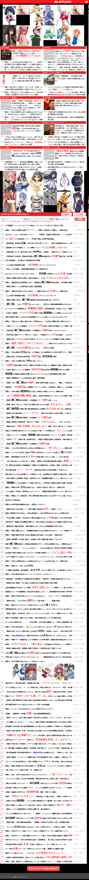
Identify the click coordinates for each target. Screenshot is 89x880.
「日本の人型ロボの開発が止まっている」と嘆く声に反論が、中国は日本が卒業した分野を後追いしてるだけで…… (24, 139)
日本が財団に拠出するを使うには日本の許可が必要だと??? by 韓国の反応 (38, 652)
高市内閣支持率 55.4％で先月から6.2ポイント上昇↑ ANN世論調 (27, 704)
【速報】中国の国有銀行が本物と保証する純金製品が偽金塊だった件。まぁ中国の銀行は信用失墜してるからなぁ (44, 700)
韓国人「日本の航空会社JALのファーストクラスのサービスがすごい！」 (30, 574)
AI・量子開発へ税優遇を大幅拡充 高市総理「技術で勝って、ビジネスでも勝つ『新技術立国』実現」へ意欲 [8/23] (45, 748)
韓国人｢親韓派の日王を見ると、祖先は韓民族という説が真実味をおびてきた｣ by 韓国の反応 (37, 513)
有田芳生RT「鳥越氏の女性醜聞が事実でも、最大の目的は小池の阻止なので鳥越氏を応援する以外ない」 (41, 522)
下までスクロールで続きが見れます (43, 868)
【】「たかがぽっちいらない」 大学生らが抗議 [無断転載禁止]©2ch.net (38, 303)
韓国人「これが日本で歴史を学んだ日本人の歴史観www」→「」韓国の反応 (38, 447)
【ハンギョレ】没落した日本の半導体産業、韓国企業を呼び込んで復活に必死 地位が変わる (37, 779)
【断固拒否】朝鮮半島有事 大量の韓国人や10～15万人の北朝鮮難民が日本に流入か (34, 526)
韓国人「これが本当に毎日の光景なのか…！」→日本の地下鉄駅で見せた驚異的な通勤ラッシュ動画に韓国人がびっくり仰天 (24, 64)
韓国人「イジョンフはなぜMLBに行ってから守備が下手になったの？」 (29, 709)
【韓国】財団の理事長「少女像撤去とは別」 (29, 417)
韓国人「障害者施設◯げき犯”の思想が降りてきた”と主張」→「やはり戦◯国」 (37, 456)
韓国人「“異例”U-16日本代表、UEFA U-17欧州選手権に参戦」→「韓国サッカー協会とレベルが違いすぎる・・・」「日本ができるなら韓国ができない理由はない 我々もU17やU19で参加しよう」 (26, 105)
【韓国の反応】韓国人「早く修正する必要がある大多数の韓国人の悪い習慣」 (32, 583)
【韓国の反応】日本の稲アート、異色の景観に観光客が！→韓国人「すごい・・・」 (36, 508)
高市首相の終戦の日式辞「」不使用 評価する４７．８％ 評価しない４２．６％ (35, 844)
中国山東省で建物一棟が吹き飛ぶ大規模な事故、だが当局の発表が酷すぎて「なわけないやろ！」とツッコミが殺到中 (26, 128)
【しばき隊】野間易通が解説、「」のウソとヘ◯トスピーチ (30, 264)
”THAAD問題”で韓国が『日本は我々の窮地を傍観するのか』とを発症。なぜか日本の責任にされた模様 (43, 517)
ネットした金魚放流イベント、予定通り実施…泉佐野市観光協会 (29, 238)
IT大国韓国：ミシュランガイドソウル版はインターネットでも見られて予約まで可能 (34, 225)
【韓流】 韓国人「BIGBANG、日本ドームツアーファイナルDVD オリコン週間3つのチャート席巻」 (40, 613)
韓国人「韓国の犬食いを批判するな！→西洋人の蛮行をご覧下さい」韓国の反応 (35, 487)
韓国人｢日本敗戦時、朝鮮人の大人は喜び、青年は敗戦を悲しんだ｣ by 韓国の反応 (33, 618)
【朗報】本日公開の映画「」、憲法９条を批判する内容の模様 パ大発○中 (38, 412)
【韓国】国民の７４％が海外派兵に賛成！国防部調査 (23, 286)
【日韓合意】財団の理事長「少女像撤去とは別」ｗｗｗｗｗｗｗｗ (35, 330)
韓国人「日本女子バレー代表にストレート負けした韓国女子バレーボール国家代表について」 (37, 831)
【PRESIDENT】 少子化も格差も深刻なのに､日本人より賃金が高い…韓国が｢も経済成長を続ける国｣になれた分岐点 (26, 153)
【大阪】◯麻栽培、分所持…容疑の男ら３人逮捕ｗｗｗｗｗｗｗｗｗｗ (40, 312)
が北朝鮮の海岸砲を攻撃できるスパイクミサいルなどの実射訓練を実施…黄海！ (36, 373)
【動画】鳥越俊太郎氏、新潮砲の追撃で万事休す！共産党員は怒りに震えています (33, 648)
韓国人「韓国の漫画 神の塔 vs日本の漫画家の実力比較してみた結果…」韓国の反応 (33, 535)
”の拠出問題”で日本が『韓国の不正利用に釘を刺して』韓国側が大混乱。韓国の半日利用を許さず (42, 364)
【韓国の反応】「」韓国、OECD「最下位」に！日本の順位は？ (41, 426)
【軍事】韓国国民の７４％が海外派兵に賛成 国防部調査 (25, 378)
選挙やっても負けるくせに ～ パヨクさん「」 (35, 852)
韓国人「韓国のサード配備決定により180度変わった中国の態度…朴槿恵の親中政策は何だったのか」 (40, 640)
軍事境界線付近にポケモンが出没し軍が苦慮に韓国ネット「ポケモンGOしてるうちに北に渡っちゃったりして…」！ (45, 609)
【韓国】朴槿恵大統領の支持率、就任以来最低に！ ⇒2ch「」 (39, 277)
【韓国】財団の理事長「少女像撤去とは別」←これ (31, 399)
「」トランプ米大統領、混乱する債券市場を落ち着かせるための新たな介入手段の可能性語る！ (67, 94)
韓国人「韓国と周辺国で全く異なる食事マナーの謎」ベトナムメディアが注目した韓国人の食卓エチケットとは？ (24, 69)
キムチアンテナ (47, 1)
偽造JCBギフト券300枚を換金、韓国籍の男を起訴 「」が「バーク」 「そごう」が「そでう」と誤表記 (44, 682)
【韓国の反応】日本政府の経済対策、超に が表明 (30, 356)
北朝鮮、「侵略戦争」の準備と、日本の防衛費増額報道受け (28, 713)
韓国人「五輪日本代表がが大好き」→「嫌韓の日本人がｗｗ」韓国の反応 (36, 290)
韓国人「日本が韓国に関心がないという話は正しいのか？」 (25, 661)
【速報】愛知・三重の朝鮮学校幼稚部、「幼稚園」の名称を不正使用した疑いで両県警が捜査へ (38, 822)
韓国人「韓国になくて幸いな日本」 (20, 565)
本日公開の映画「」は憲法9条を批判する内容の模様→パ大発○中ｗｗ (36, 469)
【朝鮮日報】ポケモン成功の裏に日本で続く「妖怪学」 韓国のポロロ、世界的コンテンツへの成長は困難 (45, 251)
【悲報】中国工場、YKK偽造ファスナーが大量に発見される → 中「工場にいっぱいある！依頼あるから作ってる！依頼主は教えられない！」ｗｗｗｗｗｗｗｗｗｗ (67, 139)
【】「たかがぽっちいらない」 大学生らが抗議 (29, 347)
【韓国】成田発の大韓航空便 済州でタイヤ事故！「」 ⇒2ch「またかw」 (38, 421)
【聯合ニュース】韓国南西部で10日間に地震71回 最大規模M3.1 (27, 809)
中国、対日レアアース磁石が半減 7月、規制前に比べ (24, 770)
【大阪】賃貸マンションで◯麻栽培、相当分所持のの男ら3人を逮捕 (38, 369)
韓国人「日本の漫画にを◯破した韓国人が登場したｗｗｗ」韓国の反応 (34, 391)
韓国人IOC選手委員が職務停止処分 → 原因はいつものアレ (25, 504)
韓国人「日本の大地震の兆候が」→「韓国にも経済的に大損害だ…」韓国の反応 (36, 229)
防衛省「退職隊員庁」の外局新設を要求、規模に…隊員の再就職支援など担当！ (69, 78)
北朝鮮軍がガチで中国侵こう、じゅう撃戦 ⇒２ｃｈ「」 (36, 247)
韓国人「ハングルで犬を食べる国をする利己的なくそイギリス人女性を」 (40, 452)
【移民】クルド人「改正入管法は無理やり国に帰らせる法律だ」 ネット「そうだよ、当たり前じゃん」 (40, 718)
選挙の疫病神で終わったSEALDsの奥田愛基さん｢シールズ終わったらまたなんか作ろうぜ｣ (36, 317)
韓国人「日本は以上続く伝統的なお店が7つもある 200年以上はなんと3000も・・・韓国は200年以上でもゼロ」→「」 (23, 114)
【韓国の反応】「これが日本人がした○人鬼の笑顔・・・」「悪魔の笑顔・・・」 (35, 600)
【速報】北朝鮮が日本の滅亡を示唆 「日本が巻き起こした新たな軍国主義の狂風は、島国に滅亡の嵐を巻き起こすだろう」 (69, 103)
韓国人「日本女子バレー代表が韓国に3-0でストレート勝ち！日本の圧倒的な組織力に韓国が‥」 (40, 835)
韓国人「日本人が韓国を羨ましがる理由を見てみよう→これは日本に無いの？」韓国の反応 (36, 561)
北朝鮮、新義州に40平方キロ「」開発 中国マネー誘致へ (31, 791)
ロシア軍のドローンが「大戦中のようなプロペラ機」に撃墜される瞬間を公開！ (35, 848)
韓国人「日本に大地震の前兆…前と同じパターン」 (24, 360)
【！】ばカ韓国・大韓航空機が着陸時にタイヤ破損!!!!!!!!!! (26, 269)
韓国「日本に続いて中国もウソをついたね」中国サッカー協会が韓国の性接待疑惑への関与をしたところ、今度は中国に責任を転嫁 (24, 89)
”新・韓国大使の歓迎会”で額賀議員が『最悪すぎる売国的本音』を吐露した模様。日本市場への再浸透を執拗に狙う (44, 465)
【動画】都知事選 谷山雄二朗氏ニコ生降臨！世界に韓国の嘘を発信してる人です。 (34, 539)
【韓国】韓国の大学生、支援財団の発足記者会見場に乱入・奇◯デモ (32, 299)
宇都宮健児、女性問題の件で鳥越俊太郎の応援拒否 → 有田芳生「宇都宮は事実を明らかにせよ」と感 (42, 578)
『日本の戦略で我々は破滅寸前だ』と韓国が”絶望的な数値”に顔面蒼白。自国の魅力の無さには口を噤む (44, 439)
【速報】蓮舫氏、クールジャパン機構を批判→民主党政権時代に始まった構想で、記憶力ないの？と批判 (43, 756)
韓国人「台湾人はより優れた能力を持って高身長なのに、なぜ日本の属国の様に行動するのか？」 (38, 321)
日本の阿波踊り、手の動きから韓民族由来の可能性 (22, 260)
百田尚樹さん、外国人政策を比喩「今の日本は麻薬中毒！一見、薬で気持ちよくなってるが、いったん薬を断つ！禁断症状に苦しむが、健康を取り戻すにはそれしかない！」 (69, 130)
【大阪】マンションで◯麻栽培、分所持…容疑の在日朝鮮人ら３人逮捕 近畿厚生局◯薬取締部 (45, 325)
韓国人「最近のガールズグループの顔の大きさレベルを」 (32, 604)
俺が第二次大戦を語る (13, 500)
